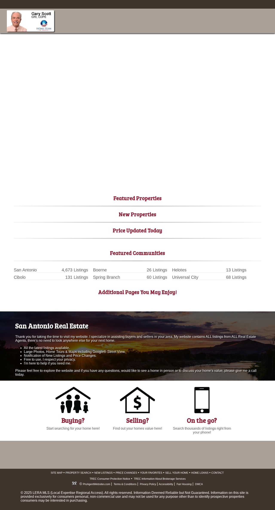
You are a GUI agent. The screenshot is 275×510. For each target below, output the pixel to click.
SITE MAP (57, 472)
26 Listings (157, 270)
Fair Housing (184, 484)
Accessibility (166, 484)
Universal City (185, 277)
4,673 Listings (75, 270)
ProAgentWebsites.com (96, 484)
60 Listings (157, 277)
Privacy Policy (148, 484)
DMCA (199, 484)
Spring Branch (106, 277)
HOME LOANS (199, 472)
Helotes (179, 270)
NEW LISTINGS (103, 472)
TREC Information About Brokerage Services (159, 478)
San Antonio (25, 270)
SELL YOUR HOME (176, 472)
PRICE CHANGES (126, 472)
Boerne (100, 270)
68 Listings (236, 277)
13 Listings (236, 270)
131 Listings (76, 277)
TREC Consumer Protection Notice (110, 478)
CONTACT (217, 472)
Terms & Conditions (125, 484)
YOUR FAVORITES (151, 472)
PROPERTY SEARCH (78, 472)
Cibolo (20, 277)
